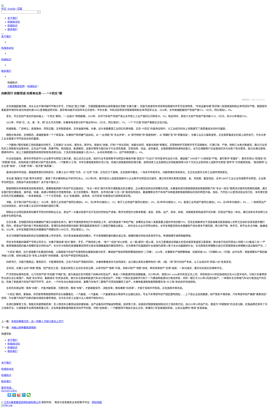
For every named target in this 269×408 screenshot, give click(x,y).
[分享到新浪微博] (19, 395)
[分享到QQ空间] (14, 395)
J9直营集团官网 (16, 86)
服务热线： (7, 387)
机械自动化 (13, 22)
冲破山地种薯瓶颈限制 (23, 327)
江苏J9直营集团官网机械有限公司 (22, 402)
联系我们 (12, 29)
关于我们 (12, 18)
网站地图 (97, 402)
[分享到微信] (29, 395)
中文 (3, 8)
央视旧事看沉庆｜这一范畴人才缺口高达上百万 (37, 321)
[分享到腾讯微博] (24, 395)
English (11, 8)
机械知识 (12, 25)
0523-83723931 (9, 390)
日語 (19, 8)
